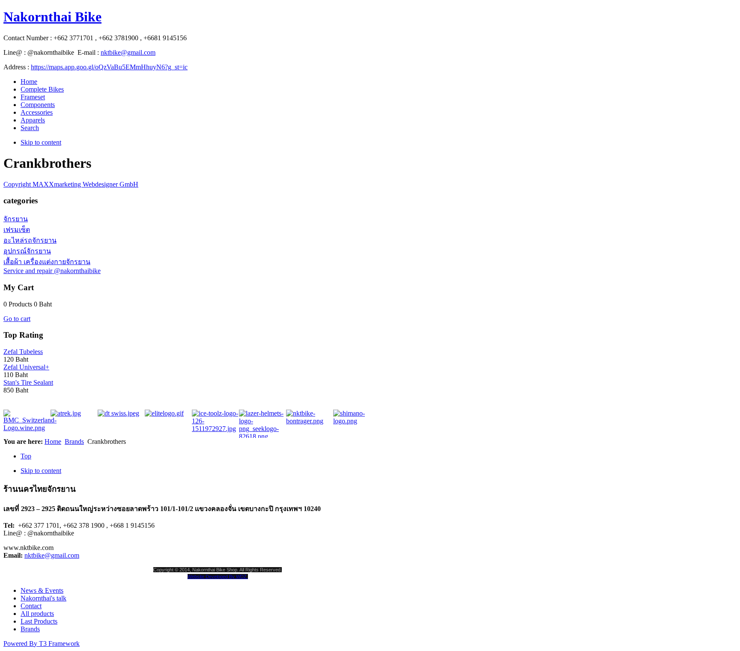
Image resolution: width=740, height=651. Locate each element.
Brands (74, 441)
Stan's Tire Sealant (28, 382)
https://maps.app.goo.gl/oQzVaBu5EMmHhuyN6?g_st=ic (109, 67)
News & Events (42, 590)
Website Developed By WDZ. (218, 576)
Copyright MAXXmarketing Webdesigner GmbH (70, 184)
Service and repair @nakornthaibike (52, 270)
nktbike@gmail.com (128, 52)
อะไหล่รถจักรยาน (30, 240)
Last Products (39, 621)
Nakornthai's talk (43, 598)
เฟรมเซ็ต (16, 229)
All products (37, 613)
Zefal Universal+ (26, 367)
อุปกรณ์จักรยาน (27, 251)
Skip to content (41, 142)
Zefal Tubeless (23, 351)
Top (26, 456)
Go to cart (16, 318)
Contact (31, 605)
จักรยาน (15, 219)
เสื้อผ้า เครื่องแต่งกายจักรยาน (46, 261)
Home (53, 441)
